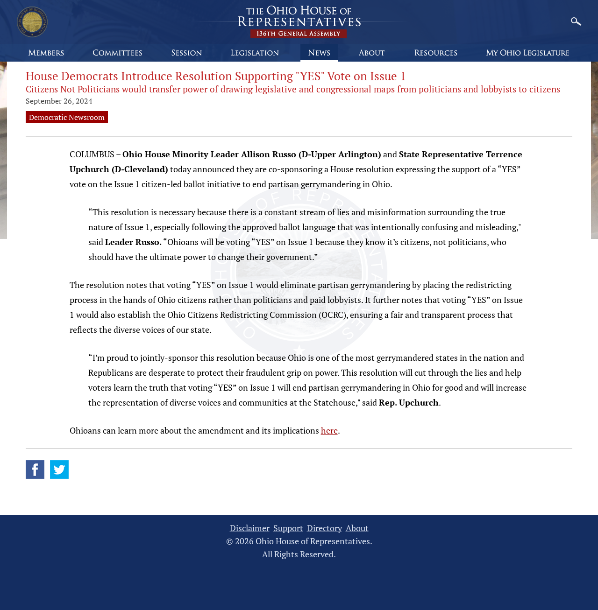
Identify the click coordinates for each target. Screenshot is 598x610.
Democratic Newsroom (67, 117)
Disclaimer (250, 528)
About (357, 528)
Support (288, 528)
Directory (324, 528)
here (329, 430)
